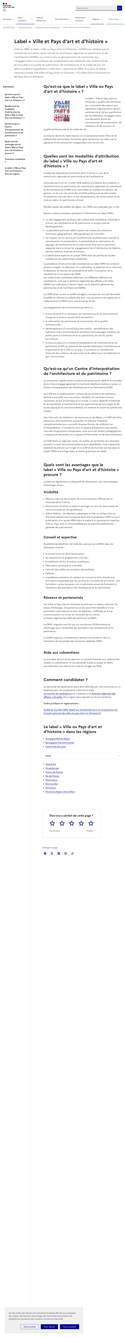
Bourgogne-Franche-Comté (60, 742)
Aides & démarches (41, 19)
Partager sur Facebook (45, 853)
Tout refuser (49, 1326)
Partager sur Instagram (65, 853)
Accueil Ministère (9, 27)
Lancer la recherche (119, 8)
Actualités (7, 19)
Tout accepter (69, 1326)
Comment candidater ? (15, 161)
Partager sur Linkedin (58, 853)
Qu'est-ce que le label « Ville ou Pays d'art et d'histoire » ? (15, 97)
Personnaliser (30, 1326)
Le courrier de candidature (58, 693)
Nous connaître (22, 19)
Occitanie (51, 787)
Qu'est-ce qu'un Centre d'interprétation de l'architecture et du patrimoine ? (14, 129)
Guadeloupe (52, 768)
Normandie (52, 784)
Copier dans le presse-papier (72, 853)
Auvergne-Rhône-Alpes (58, 738)
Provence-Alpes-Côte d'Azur (60, 791)
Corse (48, 755)
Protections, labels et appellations (48, 27)
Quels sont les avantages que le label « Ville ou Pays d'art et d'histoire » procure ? (14, 147)
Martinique (51, 780)
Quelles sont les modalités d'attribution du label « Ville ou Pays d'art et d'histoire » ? (15, 112)
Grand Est (51, 764)
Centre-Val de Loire (56, 746)
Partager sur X (51, 853)
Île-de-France (52, 776)
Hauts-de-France (54, 772)
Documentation (61, 19)
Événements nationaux (80, 19)
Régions (96, 19)
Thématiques (113, 19)
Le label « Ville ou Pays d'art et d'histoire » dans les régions (15, 170)
